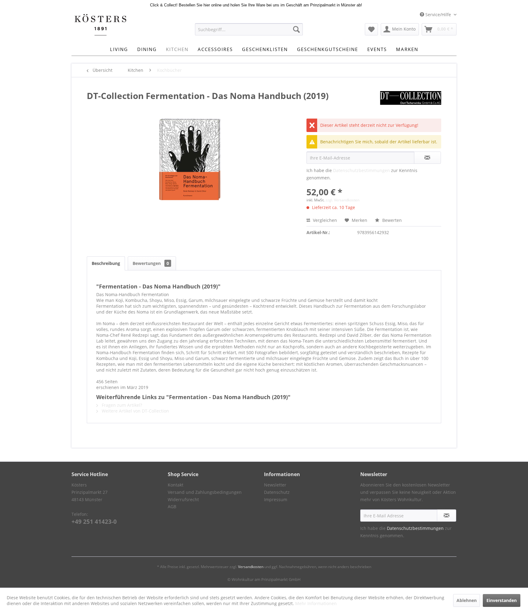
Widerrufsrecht (183, 499)
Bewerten (391, 220)
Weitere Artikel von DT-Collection (135, 411)
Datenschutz (277, 492)
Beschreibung (106, 263)
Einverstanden (501, 600)
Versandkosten (250, 566)
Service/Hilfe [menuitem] (438, 14)
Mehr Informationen (316, 603)
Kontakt (175, 485)
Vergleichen (324, 220)
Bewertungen (151, 263)
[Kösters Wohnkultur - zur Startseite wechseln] (100, 24)
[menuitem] (249, 29)
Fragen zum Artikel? (121, 405)
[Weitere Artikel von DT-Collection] (410, 101)
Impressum (275, 499)
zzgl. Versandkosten (342, 200)
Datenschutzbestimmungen (361, 170)
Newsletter (275, 485)
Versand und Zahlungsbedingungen (205, 492)
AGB (172, 506)
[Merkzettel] (371, 29)
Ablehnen (467, 600)
